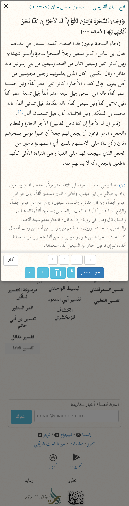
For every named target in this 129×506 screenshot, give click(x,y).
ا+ (43, 272)
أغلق (11, 260)
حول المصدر (90, 272)
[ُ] (72, 272)
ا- (30, 272)
